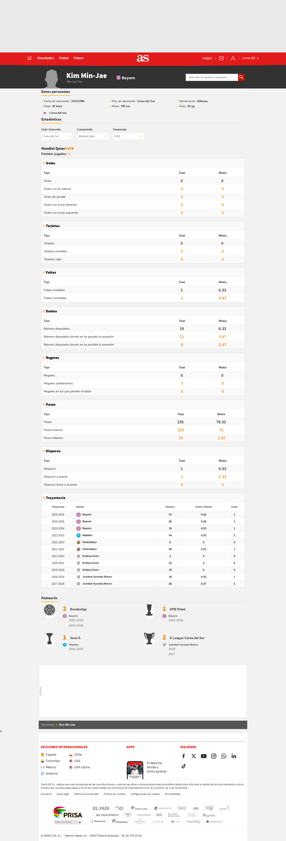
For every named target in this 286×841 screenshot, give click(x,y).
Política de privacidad (86, 794)
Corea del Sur (51, 136)
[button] (68, 822)
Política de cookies (114, 794)
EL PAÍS (101, 808)
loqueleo (175, 821)
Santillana (139, 808)
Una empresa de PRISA (68, 812)
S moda (157, 821)
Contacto (46, 794)
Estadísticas (51, 119)
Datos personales (55, 92)
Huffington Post (107, 815)
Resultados (45, 58)
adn (209, 808)
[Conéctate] (233, 58)
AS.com (196, 808)
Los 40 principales (119, 808)
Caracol (224, 808)
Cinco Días (142, 815)
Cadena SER (182, 808)
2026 (117, 136)
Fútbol (63, 58)
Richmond (223, 815)
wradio (129, 815)
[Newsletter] (221, 58)
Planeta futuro (188, 815)
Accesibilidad (172, 794)
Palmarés (49, 598)
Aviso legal (63, 794)
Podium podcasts (120, 821)
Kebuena (206, 815)
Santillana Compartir (162, 808)
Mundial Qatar (87, 136)
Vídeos (78, 58)
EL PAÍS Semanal (173, 815)
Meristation (193, 821)
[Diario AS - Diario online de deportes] (143, 58)
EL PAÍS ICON (140, 821)
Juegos (207, 58)
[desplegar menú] (29, 58)
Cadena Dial (158, 815)
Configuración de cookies (145, 794)
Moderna (97, 821)
